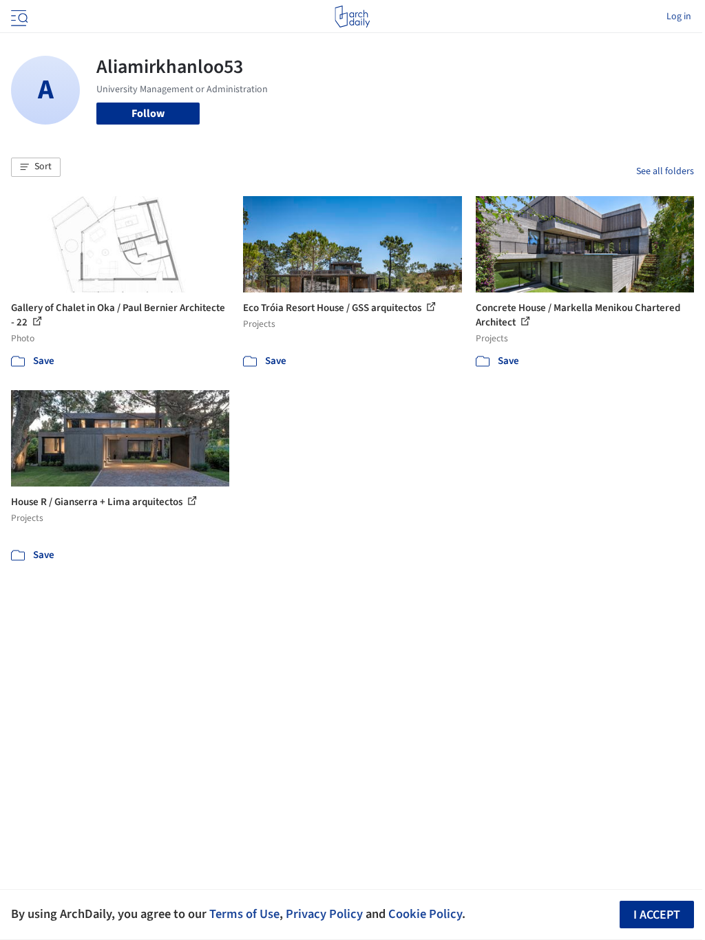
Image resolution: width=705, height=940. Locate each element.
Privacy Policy (324, 914)
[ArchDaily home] (352, 17)
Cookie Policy (425, 914)
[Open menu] (18, 16)
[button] (36, 167)
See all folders (665, 171)
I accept (656, 914)
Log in (678, 16)
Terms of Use (244, 914)
